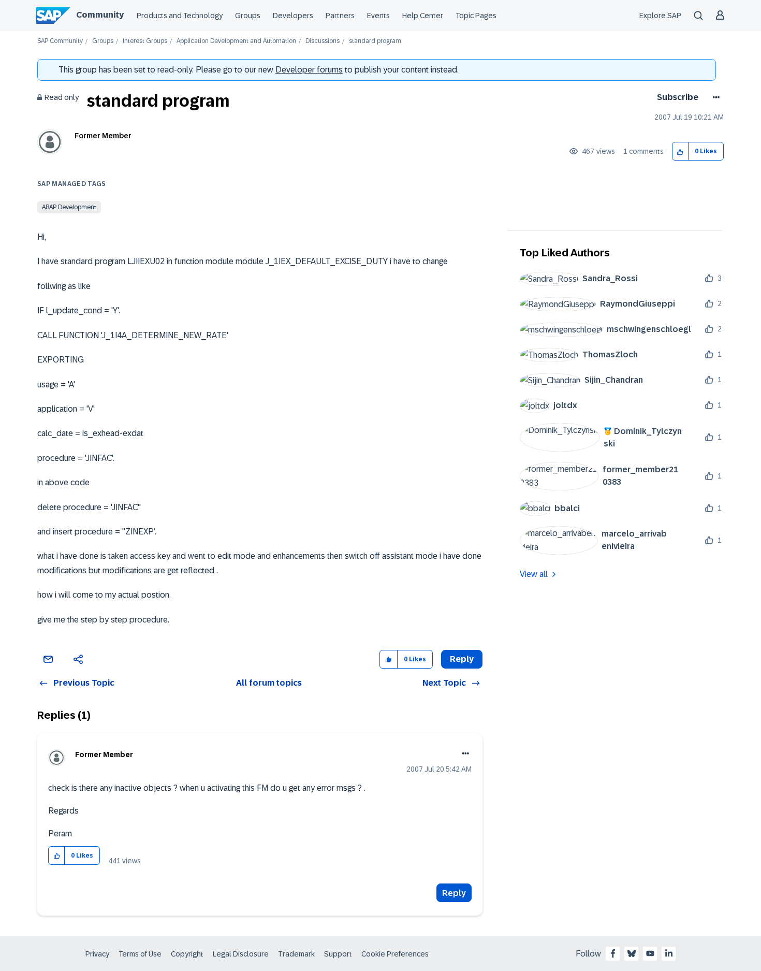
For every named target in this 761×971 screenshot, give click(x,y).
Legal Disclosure (241, 954)
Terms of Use (140, 954)
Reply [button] (462, 659)
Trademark (296, 954)
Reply (454, 893)
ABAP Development (69, 207)
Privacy (97, 954)
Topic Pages (476, 15)
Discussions (322, 41)
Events (378, 15)
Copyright (187, 954)
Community (100, 14)
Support (338, 954)
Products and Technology (180, 15)
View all (534, 574)
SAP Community (60, 41)
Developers (293, 15)
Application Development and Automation (236, 41)
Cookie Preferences (395, 954)
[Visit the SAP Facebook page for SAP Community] (613, 953)
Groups (247, 15)
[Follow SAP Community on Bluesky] (631, 953)
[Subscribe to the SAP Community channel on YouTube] (650, 953)
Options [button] (714, 97)
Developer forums (309, 69)
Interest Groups (145, 41)
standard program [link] (375, 41)
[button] (680, 151)
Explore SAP (660, 15)
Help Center (422, 15)
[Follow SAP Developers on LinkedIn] (669, 953)
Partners (340, 15)
